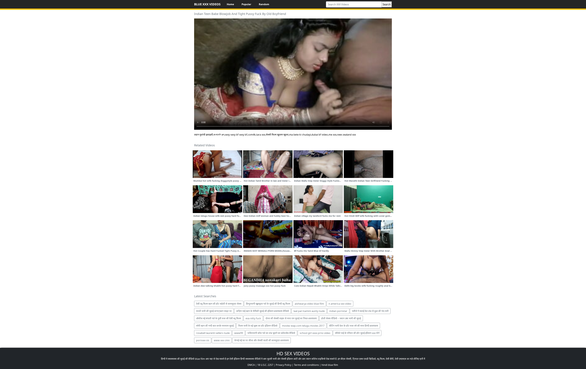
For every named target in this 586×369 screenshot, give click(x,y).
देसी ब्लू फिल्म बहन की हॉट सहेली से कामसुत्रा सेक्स (218, 303)
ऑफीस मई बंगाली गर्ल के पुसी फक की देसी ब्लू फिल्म (218, 318)
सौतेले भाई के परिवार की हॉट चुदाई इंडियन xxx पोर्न (357, 333)
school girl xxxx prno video (315, 333)
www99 (238, 333)
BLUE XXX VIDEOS (207, 4)
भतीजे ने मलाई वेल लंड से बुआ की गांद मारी (370, 311)
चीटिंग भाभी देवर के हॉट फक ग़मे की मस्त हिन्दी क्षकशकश (353, 325)
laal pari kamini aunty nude (309, 311)
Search (387, 4)
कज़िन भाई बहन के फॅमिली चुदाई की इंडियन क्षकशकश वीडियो (262, 311)
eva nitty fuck (253, 318)
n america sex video (340, 303)
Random (264, 4)
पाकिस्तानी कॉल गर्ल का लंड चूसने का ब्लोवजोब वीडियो (271, 333)
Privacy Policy (283, 365)
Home (230, 4)
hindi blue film (330, 365)
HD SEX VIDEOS (293, 353)
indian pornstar (338, 311)
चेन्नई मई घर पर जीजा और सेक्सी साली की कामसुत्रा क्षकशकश (261, 340)
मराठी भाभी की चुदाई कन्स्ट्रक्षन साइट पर (214, 311)
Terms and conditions (306, 365)
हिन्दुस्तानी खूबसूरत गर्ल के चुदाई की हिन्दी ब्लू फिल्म (268, 303)
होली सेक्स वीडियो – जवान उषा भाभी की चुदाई (341, 318)
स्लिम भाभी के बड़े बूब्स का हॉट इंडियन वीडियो (257, 325)
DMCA (251, 365)
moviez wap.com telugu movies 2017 (303, 325)
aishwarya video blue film (309, 303)
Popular (246, 4)
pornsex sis (202, 340)
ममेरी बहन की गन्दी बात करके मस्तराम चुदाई (215, 325)
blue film (200, 358)
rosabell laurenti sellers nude (213, 333)
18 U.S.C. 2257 (265, 365)
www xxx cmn (222, 340)
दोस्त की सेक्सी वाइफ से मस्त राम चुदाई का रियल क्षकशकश (291, 318)
